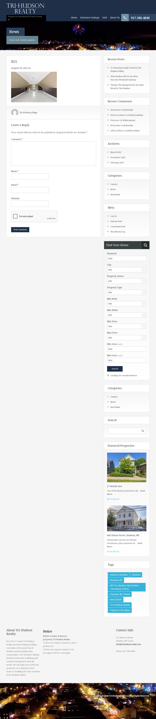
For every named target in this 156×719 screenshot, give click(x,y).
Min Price (112, 321)
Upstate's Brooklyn (120, 610)
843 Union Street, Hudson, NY (123, 535)
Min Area (114, 344)
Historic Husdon (119, 575)
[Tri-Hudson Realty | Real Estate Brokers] (25, 10)
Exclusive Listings (89, 17)
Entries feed (116, 221)
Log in (113, 216)
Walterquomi (129, 120)
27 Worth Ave (114, 486)
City (109, 265)
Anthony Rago (30, 112)
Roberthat (128, 110)
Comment (17, 139)
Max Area (115, 355)
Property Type (114, 287)
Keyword (112, 253)
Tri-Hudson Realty (120, 605)
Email (15, 185)
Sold (104, 17)
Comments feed (117, 226)
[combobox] (126, 269)
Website (15, 198)
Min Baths (112, 310)
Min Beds (112, 299)
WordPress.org (117, 232)
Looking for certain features (123, 375)
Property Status (115, 276)
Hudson (136, 575)
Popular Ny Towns (120, 594)
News (113, 189)
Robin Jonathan (136, 115)
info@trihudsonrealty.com (128, 644)
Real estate (115, 194)
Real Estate (116, 599)
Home (74, 17)
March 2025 (115, 152)
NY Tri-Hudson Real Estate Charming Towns (124, 587)
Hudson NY (116, 580)
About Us (115, 17)
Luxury (113, 184)
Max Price (112, 333)
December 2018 (117, 157)
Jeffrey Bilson (133, 131)
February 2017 (117, 162)
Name (15, 171)
